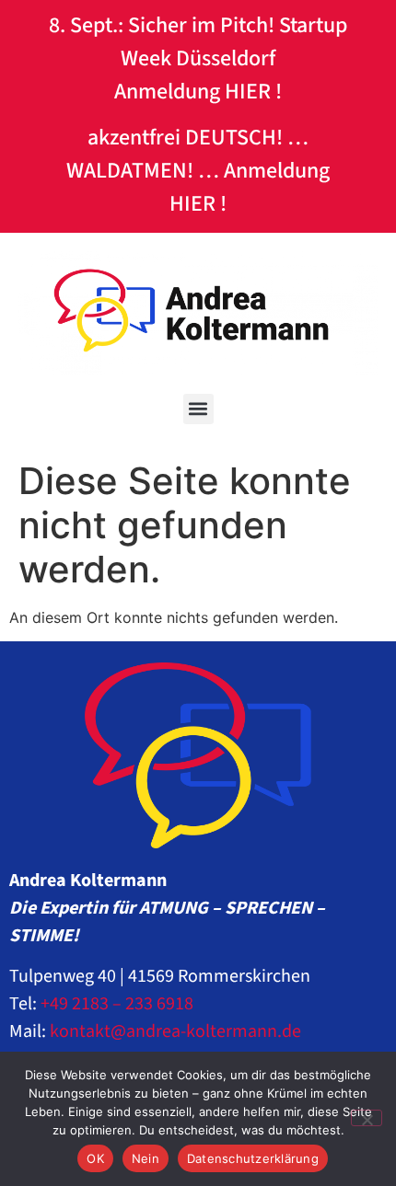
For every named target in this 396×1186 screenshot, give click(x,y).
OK (95, 1158)
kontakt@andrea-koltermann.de (175, 1031)
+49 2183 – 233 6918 (117, 1004)
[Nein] (366, 1118)
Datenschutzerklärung (253, 1158)
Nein (145, 1158)
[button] (198, 409)
